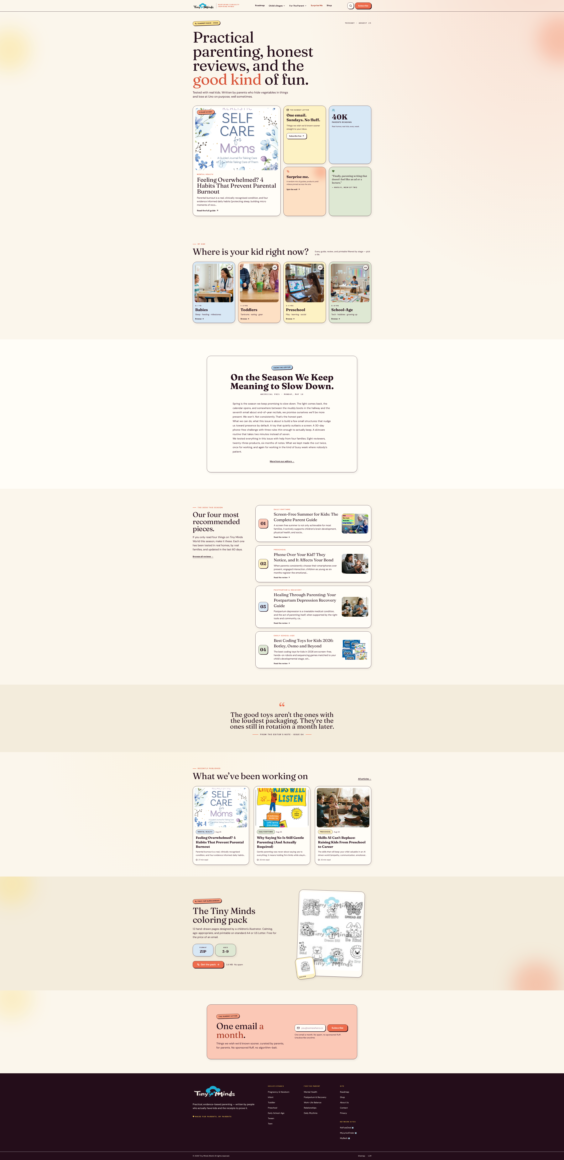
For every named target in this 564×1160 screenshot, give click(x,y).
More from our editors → (282, 461)
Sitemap (361, 1156)
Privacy (343, 1113)
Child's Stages (276, 5)
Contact (344, 1107)
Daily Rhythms (310, 1113)
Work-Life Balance (312, 1102)
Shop (329, 5)
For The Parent (296, 5)
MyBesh (345, 1138)
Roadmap (260, 5)
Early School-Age (276, 1113)
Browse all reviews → (203, 556)
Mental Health (310, 1092)
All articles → (364, 778)
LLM (369, 1156)
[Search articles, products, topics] (350, 5)
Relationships (310, 1107)
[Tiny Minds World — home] (215, 1091)
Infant (270, 1097)
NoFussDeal (347, 1127)
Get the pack (208, 964)
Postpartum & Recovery (315, 1097)
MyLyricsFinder (348, 1133)
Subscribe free (295, 136)
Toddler (271, 1102)
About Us (344, 1102)
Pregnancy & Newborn (278, 1092)
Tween (271, 1118)
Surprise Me (317, 5)
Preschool (272, 1107)
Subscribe (363, 5)
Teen (270, 1123)
